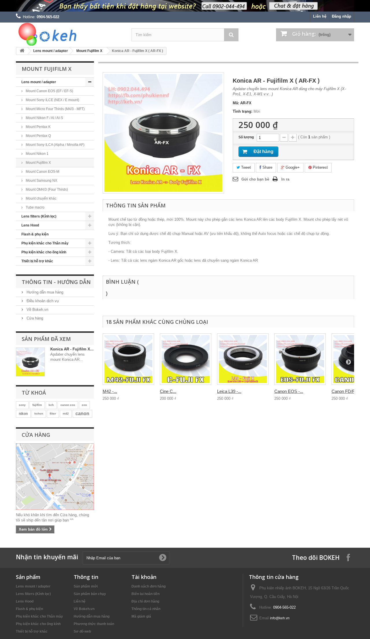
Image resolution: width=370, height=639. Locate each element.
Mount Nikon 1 (37, 154)
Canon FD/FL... (346, 391)
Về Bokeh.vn (36, 309)
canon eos (67, 404)
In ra (285, 179)
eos (84, 404)
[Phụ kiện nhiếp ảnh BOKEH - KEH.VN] (69, 34)
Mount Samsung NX (41, 181)
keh (51, 404)
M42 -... (110, 391)
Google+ (292, 167)
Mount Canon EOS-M (42, 172)
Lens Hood (30, 225)
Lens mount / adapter (50, 51)
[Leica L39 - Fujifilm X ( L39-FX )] (243, 359)
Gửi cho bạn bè (255, 179)
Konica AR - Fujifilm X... (72, 349)
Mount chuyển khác (40, 198)
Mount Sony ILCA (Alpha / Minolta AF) (54, 145)
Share (266, 167)
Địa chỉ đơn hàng (145, 601)
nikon (23, 414)
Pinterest (320, 167)
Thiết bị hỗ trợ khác (37, 261)
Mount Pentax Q (38, 136)
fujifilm (37, 404)
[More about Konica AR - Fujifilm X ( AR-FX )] (30, 362)
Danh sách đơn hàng (149, 586)
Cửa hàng (34, 318)
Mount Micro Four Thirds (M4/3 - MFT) (55, 109)
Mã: (236, 103)
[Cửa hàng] (55, 476)
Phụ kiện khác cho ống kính (43, 252)
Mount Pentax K (38, 127)
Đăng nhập (341, 16)
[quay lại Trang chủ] (21, 51)
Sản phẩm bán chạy (90, 594)
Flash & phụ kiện (35, 234)
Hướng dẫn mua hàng (44, 292)
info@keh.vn (280, 618)
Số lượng (246, 137)
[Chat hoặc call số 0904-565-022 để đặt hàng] (185, 6)
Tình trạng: (242, 111)
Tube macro (35, 207)
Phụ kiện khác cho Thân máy (45, 243)
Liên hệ (319, 16)
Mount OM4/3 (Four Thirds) (46, 189)
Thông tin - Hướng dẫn (56, 281)
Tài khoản (144, 576)
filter (53, 413)
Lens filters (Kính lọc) (38, 216)
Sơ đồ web (82, 631)
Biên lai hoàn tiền (146, 594)
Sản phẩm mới (86, 586)
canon (82, 413)
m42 (66, 413)
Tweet (245, 167)
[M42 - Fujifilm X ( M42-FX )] (128, 359)
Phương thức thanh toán (94, 624)
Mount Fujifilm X (89, 51)
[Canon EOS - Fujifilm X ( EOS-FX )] (300, 359)
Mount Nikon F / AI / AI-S (44, 118)
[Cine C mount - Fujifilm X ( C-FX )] (185, 359)
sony (22, 404)
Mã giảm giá (141, 616)
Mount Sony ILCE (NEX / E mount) (52, 100)
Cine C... (168, 391)
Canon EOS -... (288, 391)
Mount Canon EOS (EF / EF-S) (49, 91)
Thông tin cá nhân (146, 609)
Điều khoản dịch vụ (42, 301)
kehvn (38, 413)
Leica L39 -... (229, 391)
